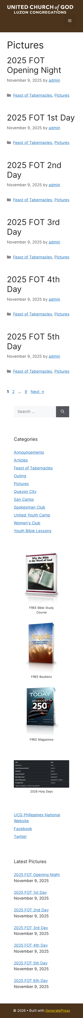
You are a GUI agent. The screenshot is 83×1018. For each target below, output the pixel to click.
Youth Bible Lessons (32, 531)
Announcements (29, 452)
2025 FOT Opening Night (34, 65)
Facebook (23, 828)
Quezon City (25, 491)
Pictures (61, 95)
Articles (21, 460)
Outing (20, 476)
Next (37, 391)
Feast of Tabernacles (32, 95)
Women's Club (27, 523)
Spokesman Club (29, 507)
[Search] (62, 411)
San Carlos (24, 499)
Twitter (20, 836)
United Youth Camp (32, 515)
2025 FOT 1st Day (41, 117)
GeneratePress (57, 1010)
